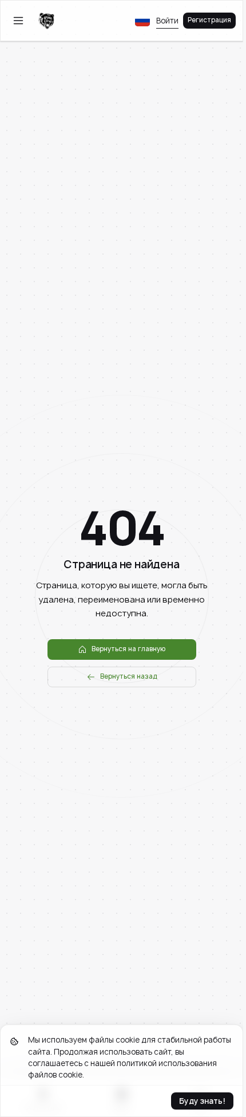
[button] (142, 20)
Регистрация (209, 20)
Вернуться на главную (128, 648)
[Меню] (18, 20)
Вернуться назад (128, 676)
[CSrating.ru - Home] (46, 20)
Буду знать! (202, 1101)
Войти (167, 20)
